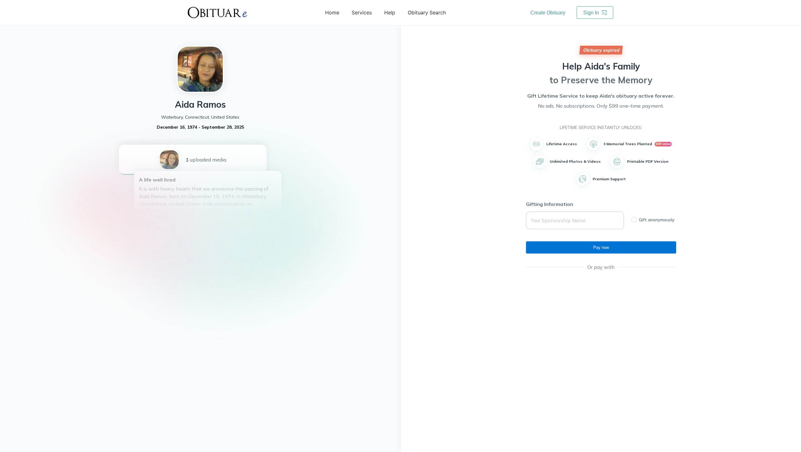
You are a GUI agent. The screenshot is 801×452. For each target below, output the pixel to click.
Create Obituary (547, 12)
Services (362, 12)
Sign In (591, 12)
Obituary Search (427, 12)
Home (332, 12)
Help (389, 12)
